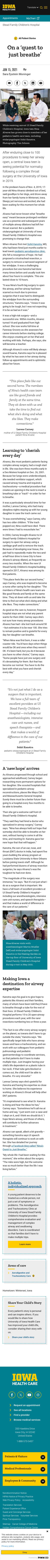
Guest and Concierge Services (16, 1512)
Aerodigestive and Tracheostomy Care (21, 1274)
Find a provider (22, 1415)
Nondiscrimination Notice (15, 1493)
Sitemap (6, 1524)
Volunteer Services (29, 1515)
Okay (24, 1552)
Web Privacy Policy (12, 1500)
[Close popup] (47, 1531)
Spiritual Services (11, 1515)
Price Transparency (12, 1519)
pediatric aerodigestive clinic (30, 251)
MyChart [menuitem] (31, 18)
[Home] (11, 7)
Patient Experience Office (14, 1508)
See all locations (22, 1410)
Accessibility (28, 1500)
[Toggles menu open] (45, 7)
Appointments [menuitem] (10, 18)
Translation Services (12, 1505)
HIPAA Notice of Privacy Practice (18, 1496)
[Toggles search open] (42, 7)
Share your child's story (23, 1337)
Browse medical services (27, 1419)
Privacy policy (8, 1546)
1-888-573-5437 (25, 1441)
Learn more (25, 1244)
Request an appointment (27, 1405)
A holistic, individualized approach (25, 1184)
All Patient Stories (27, 38)
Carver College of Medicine (24, 1524)
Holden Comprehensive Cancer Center (20, 1527)
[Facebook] (12, 1395)
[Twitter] (20, 1395)
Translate (31, 7)
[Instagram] (38, 1395)
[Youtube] (29, 1395)
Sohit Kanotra (34, 244)
